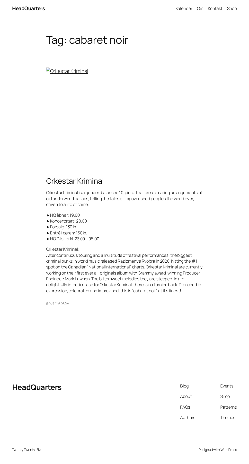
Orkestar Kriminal (75, 181)
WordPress (229, 449)
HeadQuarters (28, 8)
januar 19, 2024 (57, 303)
